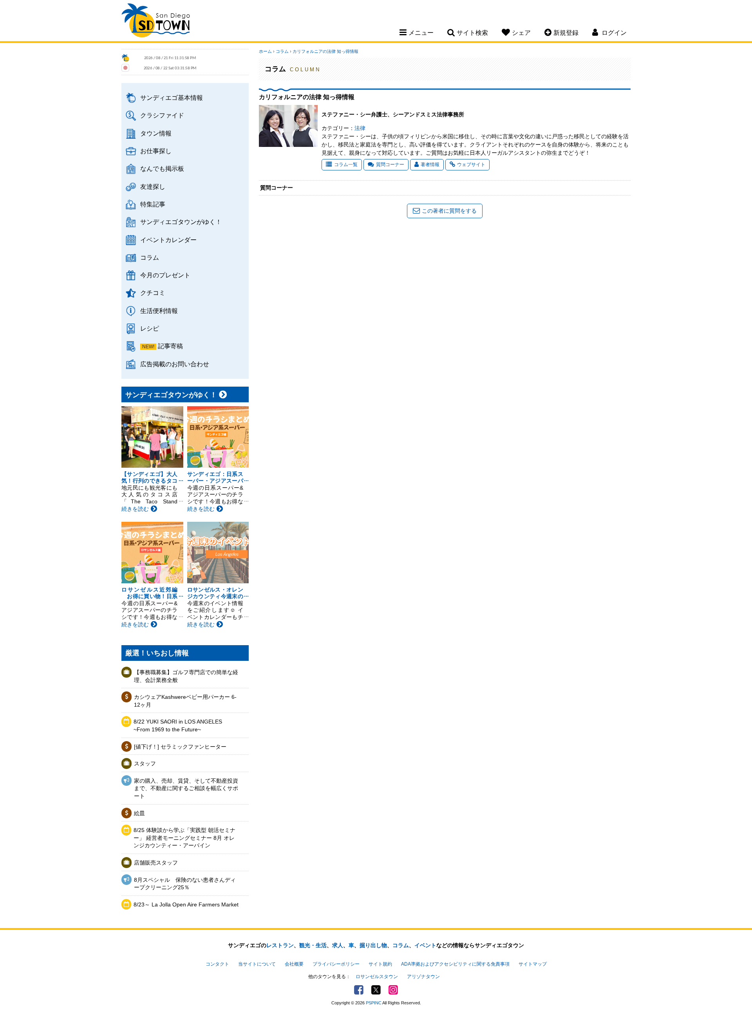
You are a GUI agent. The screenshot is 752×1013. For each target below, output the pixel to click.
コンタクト (217, 964)
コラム (149, 257)
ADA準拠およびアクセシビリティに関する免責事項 (455, 964)
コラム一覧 (346, 164)
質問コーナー (390, 164)
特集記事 (152, 204)
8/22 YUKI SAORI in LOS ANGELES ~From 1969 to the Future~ (178, 725)
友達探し (152, 186)
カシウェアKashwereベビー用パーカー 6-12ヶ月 (185, 701)
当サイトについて (257, 964)
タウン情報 (156, 133)
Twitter (376, 990)
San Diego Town (155, 21)
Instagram (393, 990)
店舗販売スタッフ (156, 862)
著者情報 (430, 164)
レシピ (149, 328)
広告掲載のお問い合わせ (174, 363)
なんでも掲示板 (162, 168)
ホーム (265, 51)
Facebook (358, 990)
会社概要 (294, 964)
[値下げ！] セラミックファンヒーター (180, 746)
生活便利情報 (159, 310)
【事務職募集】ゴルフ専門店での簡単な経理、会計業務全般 (186, 676)
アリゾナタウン (423, 976)
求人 (337, 945)
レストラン (280, 945)
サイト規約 (380, 964)
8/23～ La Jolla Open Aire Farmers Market (186, 904)
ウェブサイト (471, 164)
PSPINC (373, 1002)
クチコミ (152, 292)
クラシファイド (162, 115)
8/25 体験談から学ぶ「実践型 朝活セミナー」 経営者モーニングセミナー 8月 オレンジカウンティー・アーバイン (184, 837)
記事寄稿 (170, 345)
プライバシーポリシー (336, 964)
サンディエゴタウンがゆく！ (181, 221)
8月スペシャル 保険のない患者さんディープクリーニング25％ (185, 884)
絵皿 (139, 813)
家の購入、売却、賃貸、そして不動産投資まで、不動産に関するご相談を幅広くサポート (186, 788)
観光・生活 (313, 945)
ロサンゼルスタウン (377, 976)
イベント (425, 945)
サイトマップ (533, 964)
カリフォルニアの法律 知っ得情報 (325, 51)
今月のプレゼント (165, 275)
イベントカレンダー (168, 239)
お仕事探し (156, 150)
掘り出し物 (373, 945)
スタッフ (145, 763)
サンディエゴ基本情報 (171, 97)
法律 (359, 128)
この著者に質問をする (449, 211)
